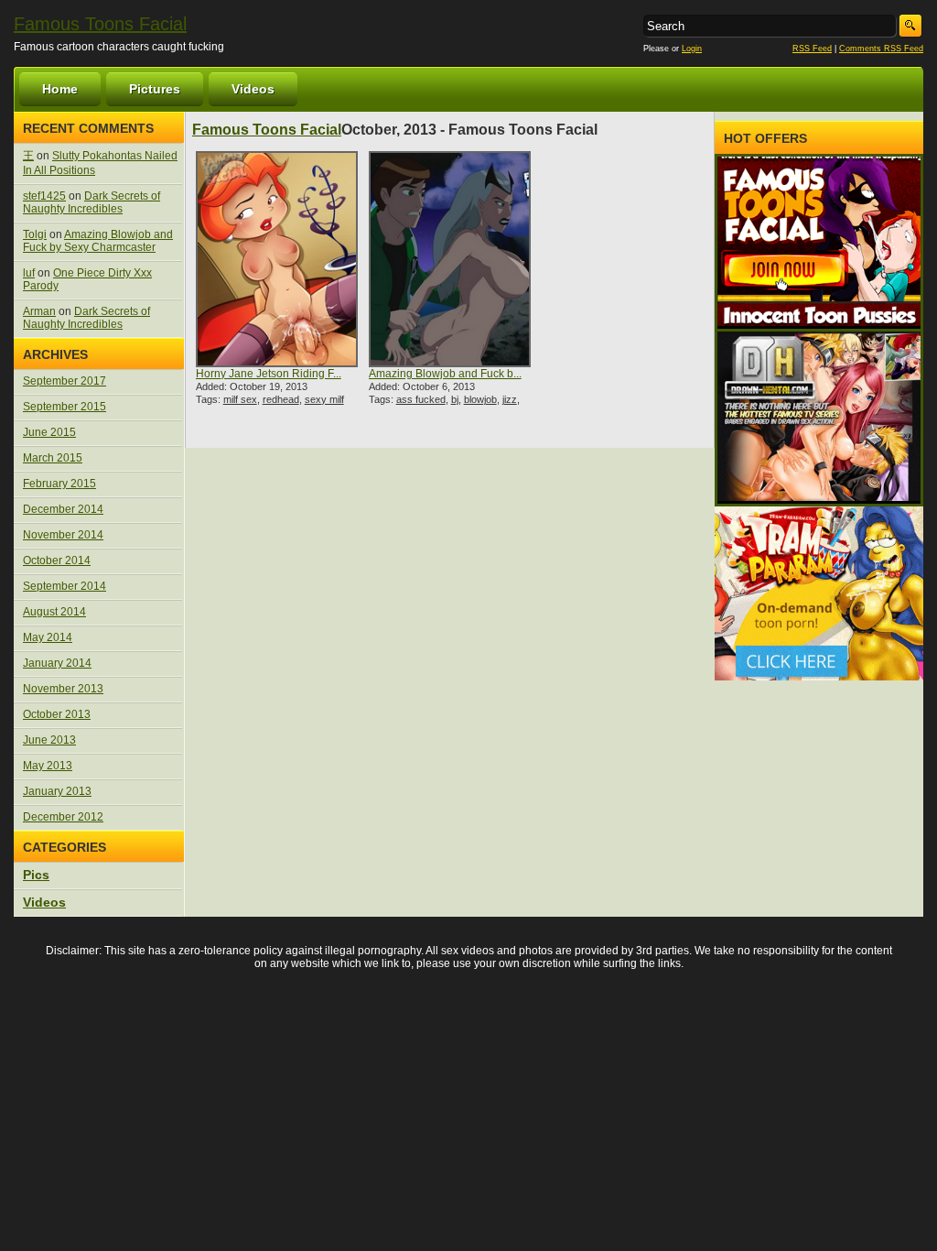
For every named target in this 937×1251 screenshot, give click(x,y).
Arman (39, 311)
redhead (281, 399)
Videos (253, 89)
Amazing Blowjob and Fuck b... (445, 373)
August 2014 (54, 611)
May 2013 (47, 765)
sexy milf (324, 399)
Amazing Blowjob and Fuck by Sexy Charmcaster (98, 241)
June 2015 (49, 432)
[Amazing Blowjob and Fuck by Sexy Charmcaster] (450, 259)
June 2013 (49, 740)
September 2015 (64, 406)
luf (29, 273)
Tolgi (35, 234)
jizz (509, 399)
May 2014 (47, 637)
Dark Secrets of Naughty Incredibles (91, 202)
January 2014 (57, 663)
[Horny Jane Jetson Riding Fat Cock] (277, 259)
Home (60, 89)
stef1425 (44, 196)
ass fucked (421, 399)
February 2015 (59, 483)
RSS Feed (812, 48)
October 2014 (57, 560)
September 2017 (64, 381)
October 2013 (57, 714)
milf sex (240, 399)
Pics (36, 874)
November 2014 (63, 534)
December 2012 (63, 816)
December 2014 (63, 509)
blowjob (480, 399)
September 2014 (64, 586)
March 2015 (52, 457)
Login (692, 48)
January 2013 (57, 791)
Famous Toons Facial (100, 24)
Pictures (154, 89)
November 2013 (63, 688)
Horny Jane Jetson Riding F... (268, 373)
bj (454, 399)
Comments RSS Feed (881, 48)
